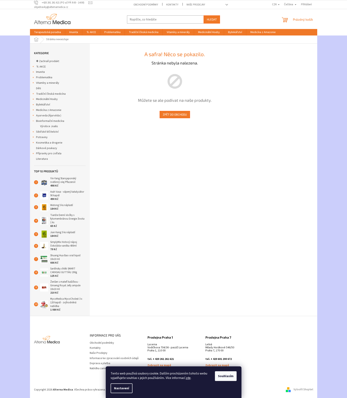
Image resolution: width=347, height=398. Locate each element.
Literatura (42, 159)
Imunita (40, 72)
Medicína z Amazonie (48, 110)
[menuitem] (47, 32)
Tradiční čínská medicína (51, 94)
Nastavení (121, 388)
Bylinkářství (43, 105)
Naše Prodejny (196, 4)
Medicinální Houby (47, 99)
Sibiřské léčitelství (47, 132)
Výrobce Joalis (49, 126)
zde (188, 378)
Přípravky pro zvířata (48, 153)
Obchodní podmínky (145, 4)
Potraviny (42, 137)
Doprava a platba (100, 363)
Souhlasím (226, 376)
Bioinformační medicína (50, 121)
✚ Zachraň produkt (47, 61)
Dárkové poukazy (46, 148)
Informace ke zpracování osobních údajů (114, 358)
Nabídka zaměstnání (102, 368)
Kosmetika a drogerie (49, 143)
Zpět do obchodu (175, 114)
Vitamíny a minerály (47, 83)
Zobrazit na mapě (159, 365)
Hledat (212, 19)
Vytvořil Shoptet (303, 390)
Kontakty (172, 4)
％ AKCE (41, 67)
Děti (38, 88)
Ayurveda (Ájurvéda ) (48, 116)
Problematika (44, 77)
